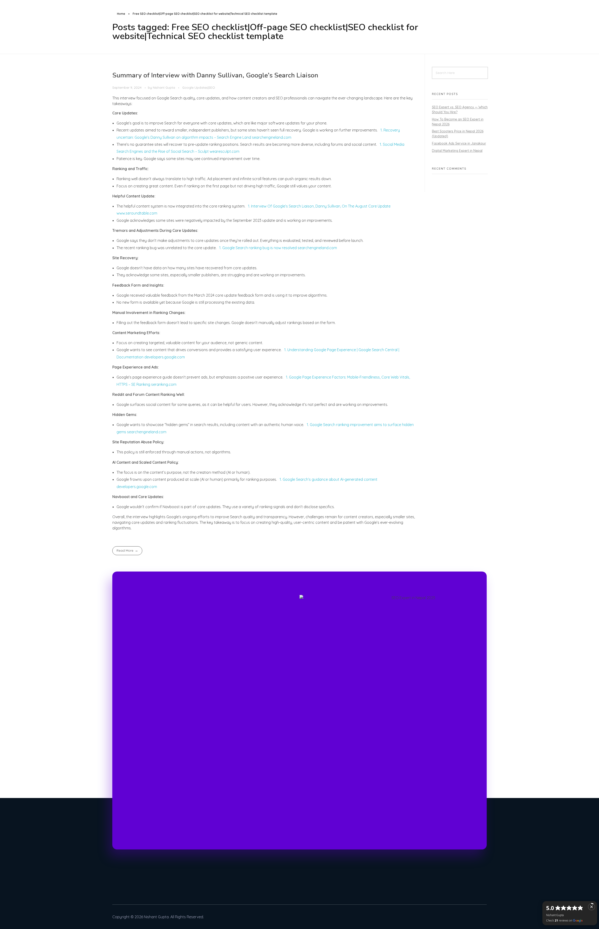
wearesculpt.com (224, 151)
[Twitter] (484, 916)
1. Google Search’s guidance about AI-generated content (328, 479)
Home (121, 13)
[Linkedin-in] (456, 916)
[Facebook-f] (470, 916)
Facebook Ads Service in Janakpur (459, 143)
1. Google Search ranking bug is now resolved (258, 247)
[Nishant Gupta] (115, 5)
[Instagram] (443, 916)
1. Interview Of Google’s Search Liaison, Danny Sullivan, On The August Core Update (319, 206)
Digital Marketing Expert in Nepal (457, 151)
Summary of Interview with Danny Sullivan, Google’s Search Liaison (215, 75)
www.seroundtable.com (137, 213)
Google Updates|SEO (198, 87)
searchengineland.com (271, 137)
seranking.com (163, 384)
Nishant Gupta (164, 87)
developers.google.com (164, 357)
